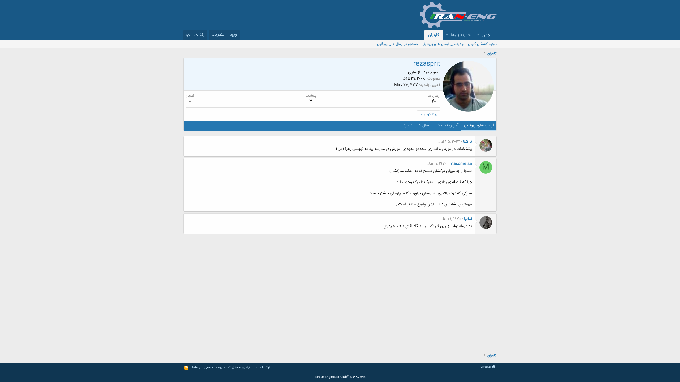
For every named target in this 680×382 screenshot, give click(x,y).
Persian (485, 367)
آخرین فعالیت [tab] (448, 125)
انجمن (487, 35)
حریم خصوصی (214, 367)
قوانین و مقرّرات (239, 367)
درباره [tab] (408, 125)
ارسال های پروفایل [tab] (479, 125)
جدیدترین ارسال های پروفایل (443, 44)
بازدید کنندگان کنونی (482, 44)
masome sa (461, 163)
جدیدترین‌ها (460, 35)
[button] (478, 35)
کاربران (433, 35)
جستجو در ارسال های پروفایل (397, 44)
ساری (412, 72)
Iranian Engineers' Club (340, 377)
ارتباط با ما (262, 367)
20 (434, 101)
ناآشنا (467, 141)
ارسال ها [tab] (424, 125)
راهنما (196, 367)
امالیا (468, 219)
